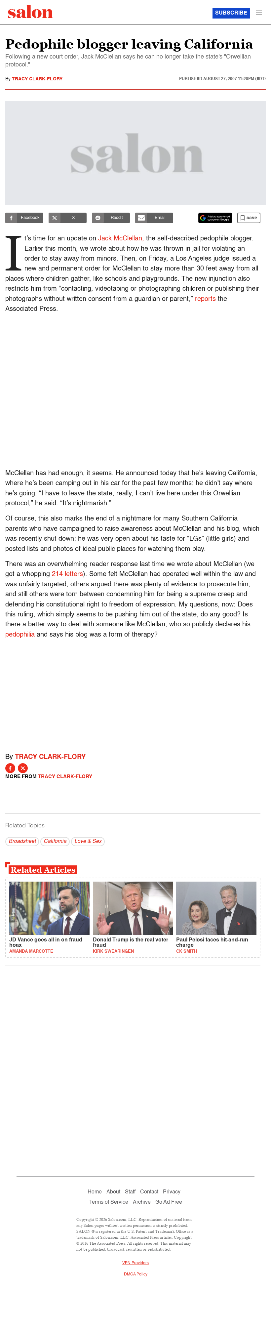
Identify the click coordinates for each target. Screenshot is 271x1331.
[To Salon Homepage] (30, 11)
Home (95, 1192)
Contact (149, 1192)
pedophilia (20, 635)
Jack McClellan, (121, 238)
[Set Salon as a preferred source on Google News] (215, 218)
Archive (142, 1202)
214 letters (67, 574)
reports (205, 299)
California (55, 841)
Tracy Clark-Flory (37, 79)
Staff (130, 1192)
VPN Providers (135, 1263)
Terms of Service (108, 1202)
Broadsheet (22, 841)
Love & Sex (87, 841)
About (113, 1192)
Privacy (171, 1192)
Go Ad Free (168, 1202)
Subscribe (231, 13)
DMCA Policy (135, 1274)
